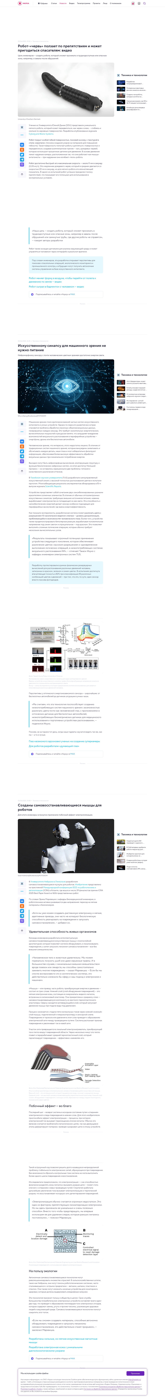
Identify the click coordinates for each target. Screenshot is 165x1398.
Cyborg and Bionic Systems (41, 133)
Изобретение (81, 884)
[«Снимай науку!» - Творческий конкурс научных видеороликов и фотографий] (133, 3)
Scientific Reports (53, 486)
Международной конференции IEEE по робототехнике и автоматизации (62, 889)
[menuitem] (54, 3)
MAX (72, 294)
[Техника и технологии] (22, 127)
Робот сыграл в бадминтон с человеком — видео (56, 286)
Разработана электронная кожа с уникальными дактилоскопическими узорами (56, 1348)
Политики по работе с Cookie (31, 1389)
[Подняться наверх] (22, 174)
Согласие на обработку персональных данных (100, 1389)
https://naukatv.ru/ (134, 1379)
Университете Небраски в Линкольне (48, 881)
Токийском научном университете (46, 477)
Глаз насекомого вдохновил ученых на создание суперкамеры (64, 741)
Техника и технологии (40, 41)
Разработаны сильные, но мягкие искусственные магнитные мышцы (63, 1340)
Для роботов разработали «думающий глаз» (54, 746)
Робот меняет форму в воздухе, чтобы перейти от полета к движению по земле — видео (62, 279)
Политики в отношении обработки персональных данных (119, 1386)
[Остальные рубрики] (22, 135)
